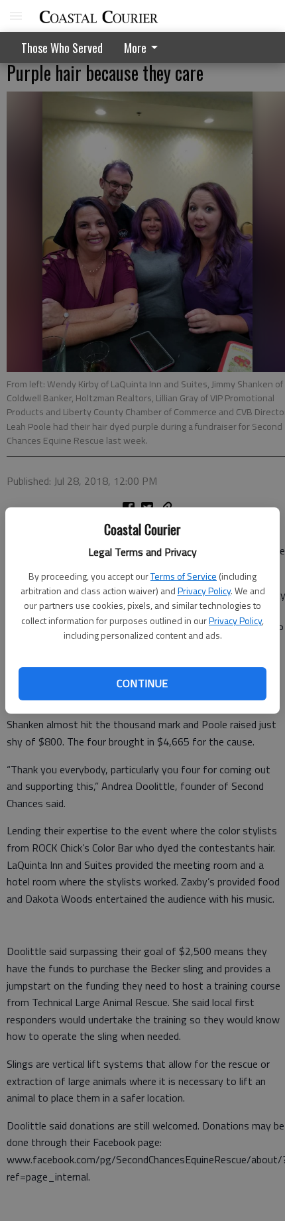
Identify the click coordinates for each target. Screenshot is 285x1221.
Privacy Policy (204, 591)
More (135, 47)
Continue (142, 683)
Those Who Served (62, 47)
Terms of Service (183, 576)
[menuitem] (144, 47)
